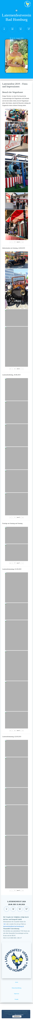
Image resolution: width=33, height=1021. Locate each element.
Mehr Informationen (19, 1014)
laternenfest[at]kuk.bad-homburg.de (13, 926)
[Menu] (16, 10)
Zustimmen (17, 1016)
